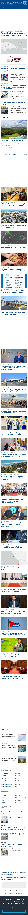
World (3, 566)
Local (3, 101)
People (3, 653)
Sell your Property (23, 154)
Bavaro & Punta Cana (7, 31)
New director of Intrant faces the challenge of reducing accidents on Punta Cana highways (13, 70)
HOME (4, 883)
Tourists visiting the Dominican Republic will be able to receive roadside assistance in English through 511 (13, 87)
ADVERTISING (10, 883)
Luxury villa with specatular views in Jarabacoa (13, 140)
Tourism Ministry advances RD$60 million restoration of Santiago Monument (9, 758)
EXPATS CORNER (8, 807)
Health (3, 609)
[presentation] (24, 117)
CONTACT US (17, 883)
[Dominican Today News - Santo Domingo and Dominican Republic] (14, 3)
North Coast (5, 474)
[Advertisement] (15, 16)
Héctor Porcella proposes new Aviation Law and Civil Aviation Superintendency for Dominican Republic (13, 368)
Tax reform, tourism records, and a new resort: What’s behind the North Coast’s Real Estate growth (13, 478)
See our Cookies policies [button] (10, 907)
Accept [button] (14, 911)
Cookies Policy (21, 886)
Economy (4, 202)
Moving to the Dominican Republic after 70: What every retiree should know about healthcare (13, 829)
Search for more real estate (11, 154)
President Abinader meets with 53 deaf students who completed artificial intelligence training (12, 501)
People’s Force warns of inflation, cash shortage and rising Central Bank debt (9, 747)
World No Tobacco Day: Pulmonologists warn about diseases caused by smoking (9, 736)
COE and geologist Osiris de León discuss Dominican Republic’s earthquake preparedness (12, 524)
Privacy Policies (13, 886)
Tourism (3, 66)
